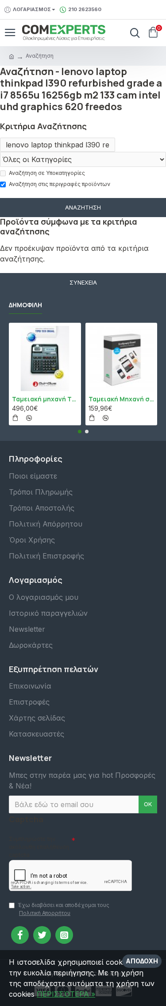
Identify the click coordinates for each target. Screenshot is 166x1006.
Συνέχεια (83, 282)
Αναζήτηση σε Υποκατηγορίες (47, 173)
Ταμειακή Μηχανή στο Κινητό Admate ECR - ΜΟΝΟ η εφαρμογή (121, 399)
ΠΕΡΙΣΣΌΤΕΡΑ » (66, 994)
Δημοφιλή (25, 305)
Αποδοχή (142, 961)
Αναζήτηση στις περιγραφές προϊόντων (59, 184)
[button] (79, 431)
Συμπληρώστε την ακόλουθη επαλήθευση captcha (39, 847)
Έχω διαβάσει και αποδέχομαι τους (63, 909)
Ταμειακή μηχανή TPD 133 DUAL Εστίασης (45, 399)
